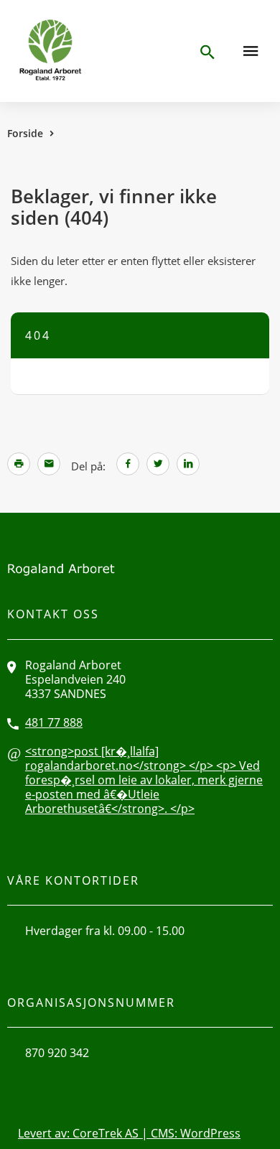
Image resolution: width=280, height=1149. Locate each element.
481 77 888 (54, 722)
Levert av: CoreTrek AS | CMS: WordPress (129, 1133)
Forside (25, 133)
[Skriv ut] (18, 463)
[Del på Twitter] (157, 464)
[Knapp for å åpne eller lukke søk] (207, 53)
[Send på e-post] (48, 464)
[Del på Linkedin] (188, 464)
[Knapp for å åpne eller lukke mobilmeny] (250, 51)
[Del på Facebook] (127, 464)
